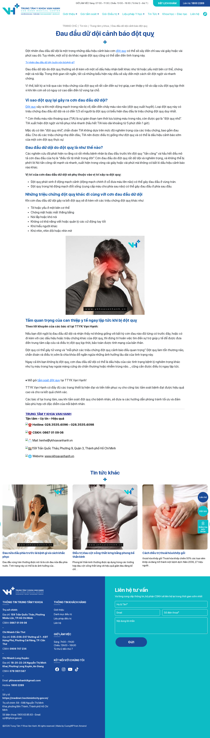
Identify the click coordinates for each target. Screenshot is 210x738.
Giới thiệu (69, 14)
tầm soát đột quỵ (48, 380)
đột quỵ (121, 51)
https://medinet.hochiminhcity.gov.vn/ (25, 698)
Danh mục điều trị (63, 614)
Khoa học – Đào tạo (174, 14)
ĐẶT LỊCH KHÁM (167, 3)
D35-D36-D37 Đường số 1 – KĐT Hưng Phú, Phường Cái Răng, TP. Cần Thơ (25, 640)
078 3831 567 (18, 671)
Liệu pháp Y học (132, 14)
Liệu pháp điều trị (62, 618)
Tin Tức (152, 14)
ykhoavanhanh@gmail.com (25, 680)
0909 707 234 (18, 648)
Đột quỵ (30, 107)
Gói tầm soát (88, 14)
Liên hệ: (193, 3)
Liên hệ (194, 14)
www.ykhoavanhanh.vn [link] (59, 456)
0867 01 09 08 (18, 622)
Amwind (82, 726)
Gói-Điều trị (109, 14)
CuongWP (69, 726)
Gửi (131, 642)
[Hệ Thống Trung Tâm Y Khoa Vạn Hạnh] (31, 10)
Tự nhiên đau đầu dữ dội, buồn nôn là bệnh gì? (50, 62)
